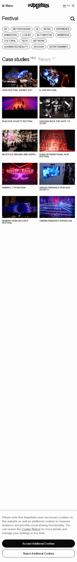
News (47, 59)
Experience (62, 29)
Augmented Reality (16, 46)
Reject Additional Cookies (38, 553)
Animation (10, 35)
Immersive (63, 35)
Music (47, 29)
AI (37, 29)
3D (5, 29)
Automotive (44, 35)
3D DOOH (38, 46)
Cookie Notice (31, 529)
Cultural (10, 40)
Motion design (21, 29)
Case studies (19, 59)
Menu (9, 5)
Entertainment (58, 46)
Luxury (26, 35)
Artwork (38, 40)
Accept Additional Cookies (38, 543)
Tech (24, 40)
